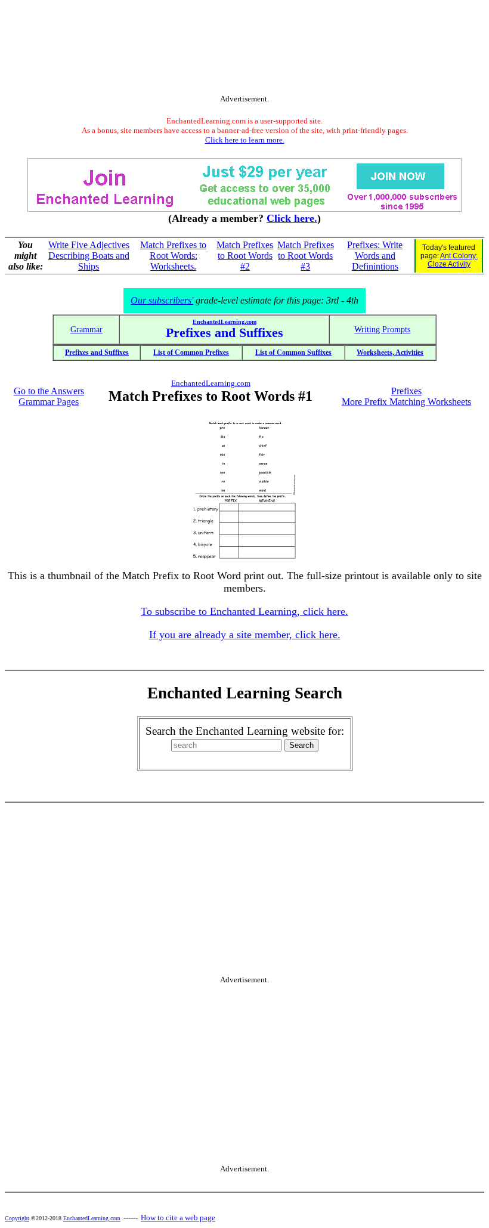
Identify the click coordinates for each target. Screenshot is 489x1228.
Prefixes (406, 391)
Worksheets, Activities (390, 352)
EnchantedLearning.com (224, 321)
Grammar (86, 329)
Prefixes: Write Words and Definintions (375, 255)
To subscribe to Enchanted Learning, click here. (244, 611)
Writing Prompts (382, 329)
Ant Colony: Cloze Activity (453, 260)
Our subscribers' (162, 300)
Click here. (292, 218)
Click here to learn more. (244, 139)
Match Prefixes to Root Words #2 (244, 255)
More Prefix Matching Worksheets (406, 402)
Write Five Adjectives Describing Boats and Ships (88, 255)
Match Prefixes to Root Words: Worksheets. (173, 255)
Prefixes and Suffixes (97, 352)
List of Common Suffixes (293, 352)
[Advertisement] (244, 49)
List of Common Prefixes (191, 352)
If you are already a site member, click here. (245, 635)
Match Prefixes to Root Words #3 (305, 255)
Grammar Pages (48, 402)
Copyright (17, 1218)
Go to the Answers (49, 391)
